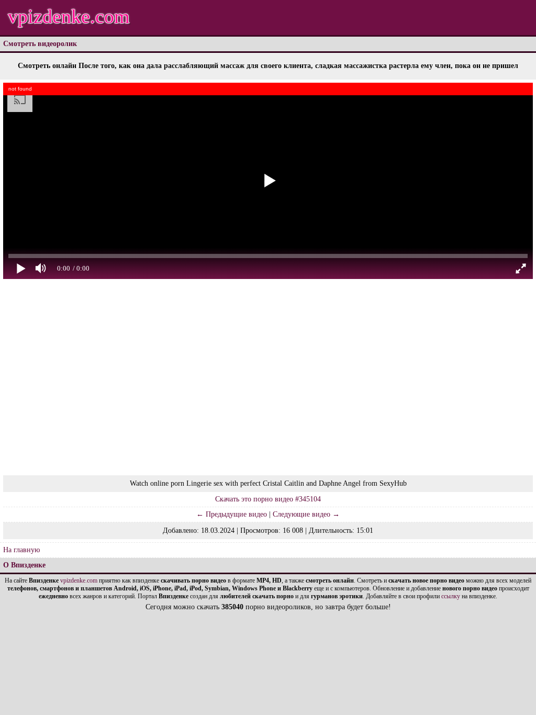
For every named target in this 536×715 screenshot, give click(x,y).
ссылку (450, 596)
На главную (21, 550)
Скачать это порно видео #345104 (268, 499)
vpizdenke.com (69, 16)
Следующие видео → (306, 514)
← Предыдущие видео (231, 514)
